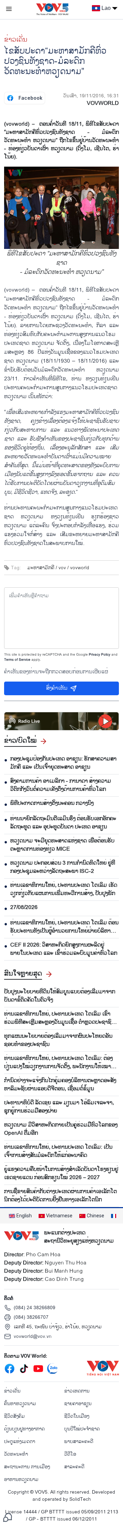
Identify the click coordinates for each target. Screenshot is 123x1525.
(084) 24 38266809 (34, 1307)
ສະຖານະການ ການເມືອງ (27, 1467)
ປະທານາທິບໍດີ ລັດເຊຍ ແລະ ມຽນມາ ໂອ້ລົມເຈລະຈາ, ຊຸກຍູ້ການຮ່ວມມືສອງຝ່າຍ (59, 1107)
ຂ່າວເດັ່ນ (15, 39)
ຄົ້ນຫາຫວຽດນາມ (20, 1403)
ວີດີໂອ (70, 1454)
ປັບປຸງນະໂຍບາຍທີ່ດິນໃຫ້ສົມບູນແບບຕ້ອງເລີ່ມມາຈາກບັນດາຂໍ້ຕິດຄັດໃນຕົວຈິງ (59, 996)
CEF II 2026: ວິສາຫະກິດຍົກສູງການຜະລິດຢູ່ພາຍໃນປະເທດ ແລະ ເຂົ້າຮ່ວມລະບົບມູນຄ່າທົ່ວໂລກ (63, 949)
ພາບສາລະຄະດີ (78, 1441)
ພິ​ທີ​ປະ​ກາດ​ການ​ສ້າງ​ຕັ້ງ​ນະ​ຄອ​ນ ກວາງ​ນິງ (52, 803)
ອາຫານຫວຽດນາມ (21, 1479)
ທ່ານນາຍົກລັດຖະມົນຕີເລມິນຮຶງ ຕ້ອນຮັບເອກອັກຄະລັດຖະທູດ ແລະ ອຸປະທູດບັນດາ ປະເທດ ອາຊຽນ (63, 823)
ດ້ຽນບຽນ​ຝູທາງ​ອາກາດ (24, 1429)
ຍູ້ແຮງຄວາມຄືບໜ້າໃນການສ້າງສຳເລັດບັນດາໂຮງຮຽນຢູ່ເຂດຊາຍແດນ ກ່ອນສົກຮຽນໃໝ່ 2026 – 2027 (61, 1173)
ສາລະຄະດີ (74, 1467)
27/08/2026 (24, 908)
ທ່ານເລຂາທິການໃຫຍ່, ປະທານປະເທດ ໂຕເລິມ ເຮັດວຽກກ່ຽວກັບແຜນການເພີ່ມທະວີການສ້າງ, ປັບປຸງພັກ (63, 889)
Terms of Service (17, 660)
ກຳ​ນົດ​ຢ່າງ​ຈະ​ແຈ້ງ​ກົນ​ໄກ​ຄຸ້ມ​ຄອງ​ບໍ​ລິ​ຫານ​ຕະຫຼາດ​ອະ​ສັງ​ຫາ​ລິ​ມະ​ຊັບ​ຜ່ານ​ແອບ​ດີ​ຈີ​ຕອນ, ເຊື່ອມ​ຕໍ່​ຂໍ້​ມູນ (60, 1085)
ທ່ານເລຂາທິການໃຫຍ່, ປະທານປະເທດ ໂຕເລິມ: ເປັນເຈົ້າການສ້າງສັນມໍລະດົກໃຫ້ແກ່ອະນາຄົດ (58, 1151)
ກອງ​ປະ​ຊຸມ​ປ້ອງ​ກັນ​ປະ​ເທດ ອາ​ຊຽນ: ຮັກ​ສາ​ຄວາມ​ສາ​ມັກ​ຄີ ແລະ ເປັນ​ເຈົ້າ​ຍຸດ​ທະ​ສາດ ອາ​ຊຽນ (63, 763)
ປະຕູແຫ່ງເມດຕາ (19, 1441)
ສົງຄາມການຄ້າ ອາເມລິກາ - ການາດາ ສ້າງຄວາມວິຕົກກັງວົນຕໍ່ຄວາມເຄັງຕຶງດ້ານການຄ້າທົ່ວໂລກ (60, 785)
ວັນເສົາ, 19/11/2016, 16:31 (91, 96)
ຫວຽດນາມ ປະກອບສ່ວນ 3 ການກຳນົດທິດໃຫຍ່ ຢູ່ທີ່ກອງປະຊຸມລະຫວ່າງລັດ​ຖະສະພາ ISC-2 (62, 867)
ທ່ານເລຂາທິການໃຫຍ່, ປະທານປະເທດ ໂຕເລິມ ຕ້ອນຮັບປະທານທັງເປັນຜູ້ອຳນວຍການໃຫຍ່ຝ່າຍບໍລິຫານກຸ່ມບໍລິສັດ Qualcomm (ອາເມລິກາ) (64, 927)
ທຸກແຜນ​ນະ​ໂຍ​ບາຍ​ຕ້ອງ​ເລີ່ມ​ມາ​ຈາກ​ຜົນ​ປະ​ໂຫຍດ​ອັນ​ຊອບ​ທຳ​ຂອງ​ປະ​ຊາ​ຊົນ (58, 1040)
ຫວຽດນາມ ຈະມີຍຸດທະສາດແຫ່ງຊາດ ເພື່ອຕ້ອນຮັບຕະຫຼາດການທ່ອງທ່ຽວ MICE (62, 845)
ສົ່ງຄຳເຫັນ (56, 688)
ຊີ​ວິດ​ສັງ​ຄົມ (14, 1416)
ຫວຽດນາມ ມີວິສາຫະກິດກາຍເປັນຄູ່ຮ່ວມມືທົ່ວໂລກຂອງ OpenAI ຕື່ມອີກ (61, 1129)
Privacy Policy (99, 655)
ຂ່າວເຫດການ (77, 1391)
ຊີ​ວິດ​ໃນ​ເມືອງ (76, 1416)
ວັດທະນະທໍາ (16, 1454)
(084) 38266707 (31, 1317)
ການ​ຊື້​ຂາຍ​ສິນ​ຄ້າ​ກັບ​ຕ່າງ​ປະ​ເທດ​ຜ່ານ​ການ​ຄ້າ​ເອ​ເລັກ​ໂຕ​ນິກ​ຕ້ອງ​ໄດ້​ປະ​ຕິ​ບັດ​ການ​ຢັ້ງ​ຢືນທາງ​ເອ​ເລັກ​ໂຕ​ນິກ (60, 1196)
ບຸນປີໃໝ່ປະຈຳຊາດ (82, 1429)
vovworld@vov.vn (33, 1336)
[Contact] (7, 1517)
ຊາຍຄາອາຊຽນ (78, 1403)
